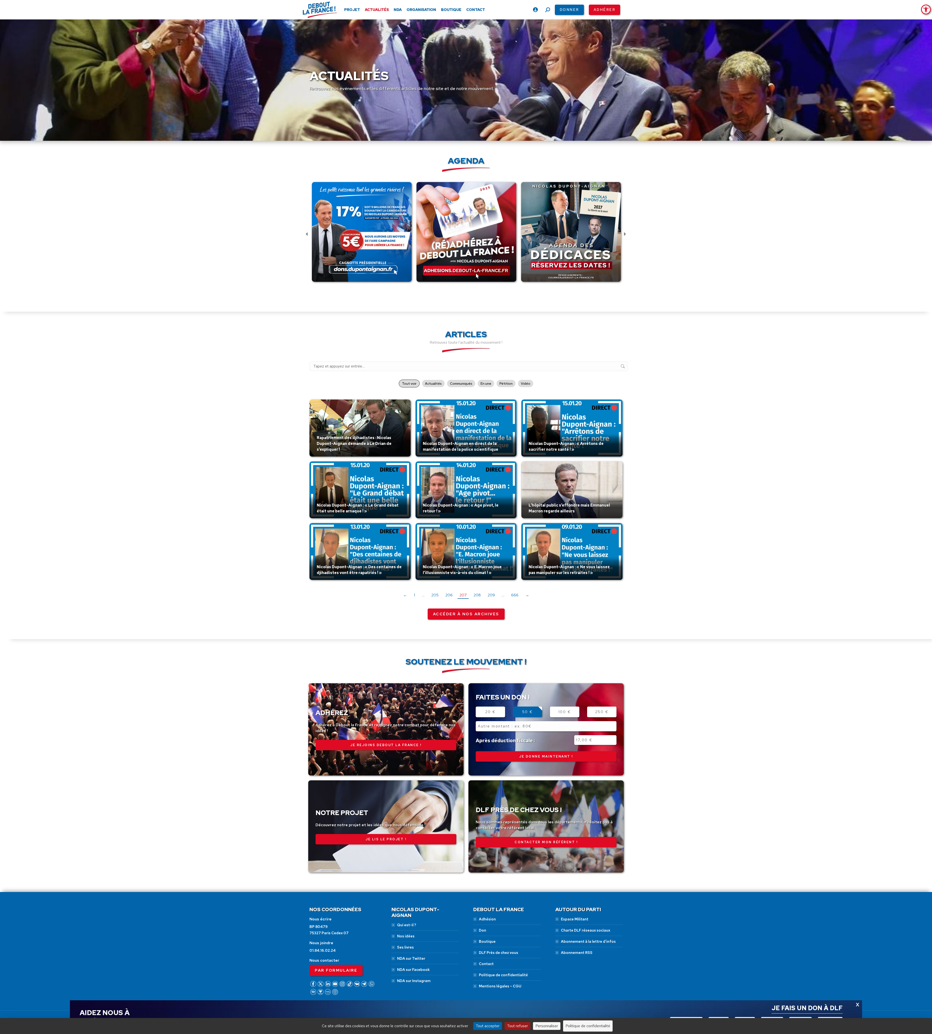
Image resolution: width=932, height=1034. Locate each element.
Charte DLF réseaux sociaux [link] (585, 930)
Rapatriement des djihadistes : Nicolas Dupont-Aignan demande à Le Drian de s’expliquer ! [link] (354, 443)
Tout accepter (487, 1025)
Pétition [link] (506, 383)
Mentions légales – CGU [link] (500, 986)
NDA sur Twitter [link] (411, 958)
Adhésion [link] (487, 919)
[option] (361, 234)
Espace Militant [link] (574, 919)
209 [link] (491, 595)
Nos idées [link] (406, 936)
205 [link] (435, 595)
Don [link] (482, 930)
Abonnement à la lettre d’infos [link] (588, 941)
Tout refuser (517, 1025)
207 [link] (463, 595)
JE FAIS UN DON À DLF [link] (807, 1008)
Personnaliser (546, 1025)
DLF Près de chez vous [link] (498, 952)
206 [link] (449, 595)
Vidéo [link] (525, 383)
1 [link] (414, 595)
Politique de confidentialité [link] (503, 975)
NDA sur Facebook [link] (413, 969)
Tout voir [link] (409, 383)
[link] (926, 9)
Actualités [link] (433, 383)
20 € (490, 711)
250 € (602, 711)
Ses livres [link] (405, 947)
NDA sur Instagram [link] (414, 980)
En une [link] (486, 383)
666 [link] (514, 595)
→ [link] (527, 595)
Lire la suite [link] (328, 455)
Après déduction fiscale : (505, 740)
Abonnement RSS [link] (576, 952)
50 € (527, 711)
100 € (564, 711)
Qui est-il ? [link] (406, 925)
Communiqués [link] (461, 383)
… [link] (423, 595)
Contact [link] (486, 963)
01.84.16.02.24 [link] (322, 950)
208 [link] (477, 595)
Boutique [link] (487, 941)
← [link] (405, 595)
